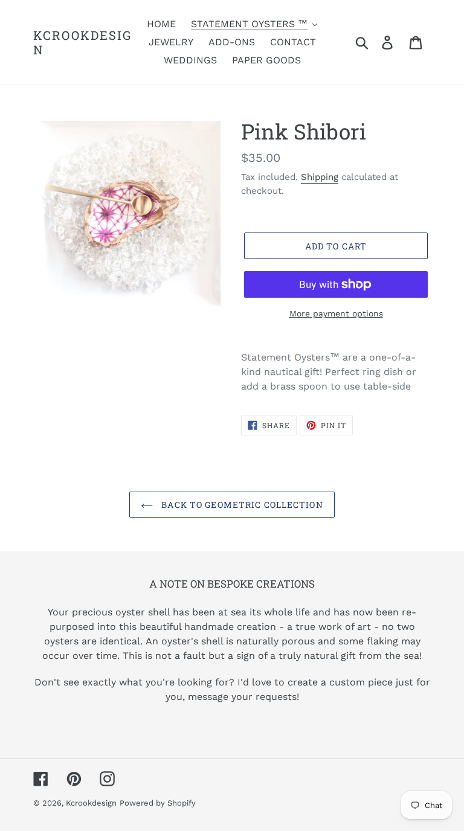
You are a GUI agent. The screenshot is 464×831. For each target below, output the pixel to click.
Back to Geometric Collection (241, 504)
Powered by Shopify (158, 802)
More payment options (336, 313)
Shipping (319, 177)
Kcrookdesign (82, 42)
